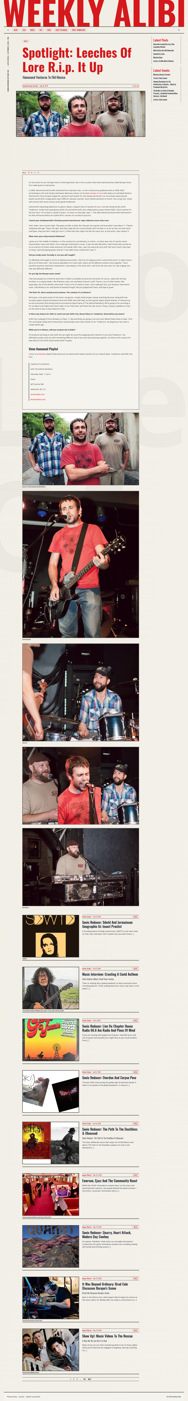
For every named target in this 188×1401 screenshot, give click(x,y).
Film (24, 30)
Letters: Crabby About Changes (163, 61)
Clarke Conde (86, 917)
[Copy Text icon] (35, 172)
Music (32, 30)
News (16, 30)
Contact (21, 1397)
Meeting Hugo (157, 57)
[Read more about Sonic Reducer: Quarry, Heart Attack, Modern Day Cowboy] (50, 1247)
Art (41, 30)
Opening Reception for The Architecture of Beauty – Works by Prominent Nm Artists (164, 84)
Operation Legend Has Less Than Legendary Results (163, 45)
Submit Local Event (33, 1397)
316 (84, 1379)
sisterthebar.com (38, 394)
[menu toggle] (8, 30)
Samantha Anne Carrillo (30, 86)
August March (86, 1175)
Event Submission (78, 30)
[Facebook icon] (28, 172)
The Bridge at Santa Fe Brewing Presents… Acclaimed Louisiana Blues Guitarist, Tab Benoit (165, 93)
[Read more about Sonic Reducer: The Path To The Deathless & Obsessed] (50, 1144)
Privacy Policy (12, 1397)
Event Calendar (61, 30)
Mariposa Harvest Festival (161, 74)
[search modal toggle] (179, 30)
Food (49, 30)
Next (89, 1379)
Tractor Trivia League (160, 78)
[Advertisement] (80, 153)
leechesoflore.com (38, 399)
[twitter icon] (32, 172)
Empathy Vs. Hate (159, 54)
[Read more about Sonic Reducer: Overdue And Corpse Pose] (50, 1092)
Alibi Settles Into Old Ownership (163, 50)
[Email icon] (38, 172)
